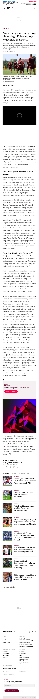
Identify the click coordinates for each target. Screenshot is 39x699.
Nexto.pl (22, 655)
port (13, 8)
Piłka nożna (6, 28)
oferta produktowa (8, 674)
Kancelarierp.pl (24, 659)
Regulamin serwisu (25, 642)
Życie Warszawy (24, 663)
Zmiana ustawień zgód (26, 641)
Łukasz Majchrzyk (8, 85)
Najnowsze (22, 473)
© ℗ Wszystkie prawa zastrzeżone (13, 462)
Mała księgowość (24, 657)
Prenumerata (6, 655)
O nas (4, 639)
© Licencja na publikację (10, 460)
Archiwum (5, 657)
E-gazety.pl (23, 653)
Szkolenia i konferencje (9, 668)
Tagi (28, 473)
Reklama (5, 652)
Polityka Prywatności (25, 639)
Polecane (13, 473)
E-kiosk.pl (22, 652)
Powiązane (6, 473)
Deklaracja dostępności (26, 646)
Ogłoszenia (6, 653)
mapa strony (6, 671)
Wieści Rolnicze (24, 661)
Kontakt (5, 641)
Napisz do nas (7, 642)
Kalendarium (23, 671)
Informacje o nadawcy (26, 644)
